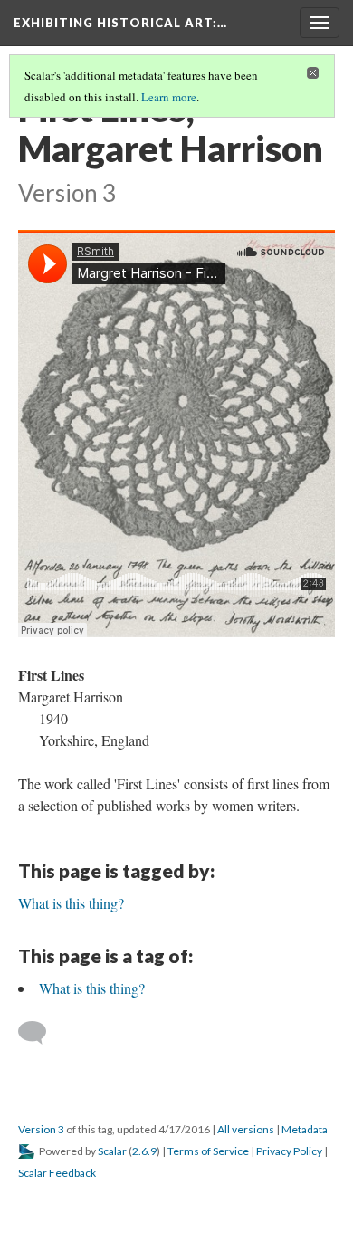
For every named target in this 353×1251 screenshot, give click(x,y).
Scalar (112, 1151)
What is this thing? (92, 988)
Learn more (168, 97)
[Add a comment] (40, 1033)
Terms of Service (208, 1151)
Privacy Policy (289, 1151)
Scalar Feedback (57, 1172)
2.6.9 (144, 1151)
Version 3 (41, 1129)
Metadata (304, 1129)
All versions (245, 1129)
